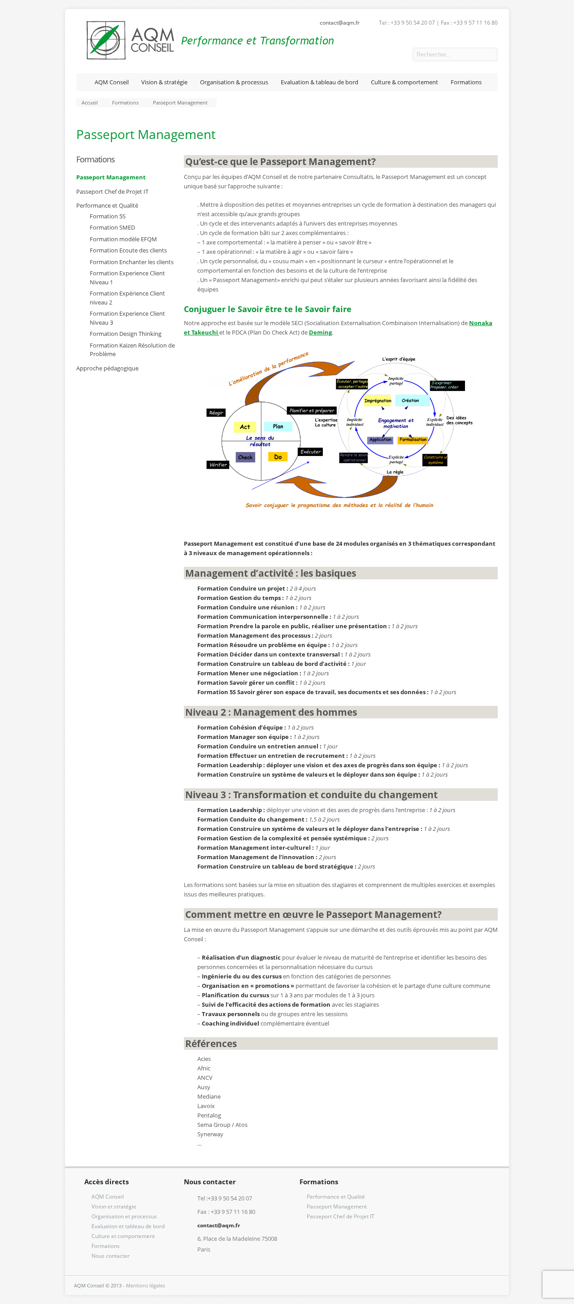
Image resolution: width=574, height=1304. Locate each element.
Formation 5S (108, 216)
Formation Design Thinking (125, 334)
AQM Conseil (112, 82)
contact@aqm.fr (340, 22)
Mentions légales (145, 1285)
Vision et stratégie (113, 1206)
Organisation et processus (124, 1216)
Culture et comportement (123, 1236)
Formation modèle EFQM (123, 239)
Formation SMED (112, 227)
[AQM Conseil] (205, 58)
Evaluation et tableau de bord (128, 1226)
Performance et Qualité (107, 205)
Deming (320, 332)
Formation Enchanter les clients (132, 262)
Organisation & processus (234, 82)
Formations (466, 82)
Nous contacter (110, 1256)
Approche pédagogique (107, 368)
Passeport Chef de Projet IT (112, 191)
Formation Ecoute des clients (128, 250)
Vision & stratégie (164, 82)
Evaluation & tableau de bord (319, 82)
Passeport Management (111, 177)
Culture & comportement (404, 82)
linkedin (399, 54)
